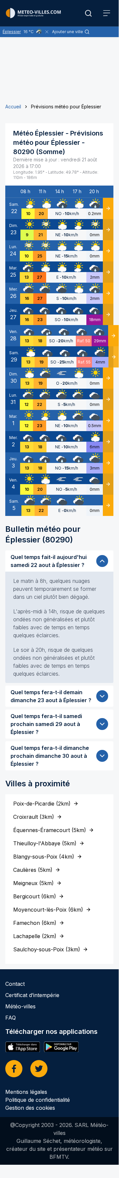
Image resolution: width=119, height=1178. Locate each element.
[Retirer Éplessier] (46, 31)
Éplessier (12, 31)
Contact (15, 984)
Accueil (13, 106)
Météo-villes (20, 1006)
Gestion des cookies (30, 1107)
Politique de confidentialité (37, 1099)
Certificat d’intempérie (32, 995)
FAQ (10, 1017)
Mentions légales (26, 1092)
